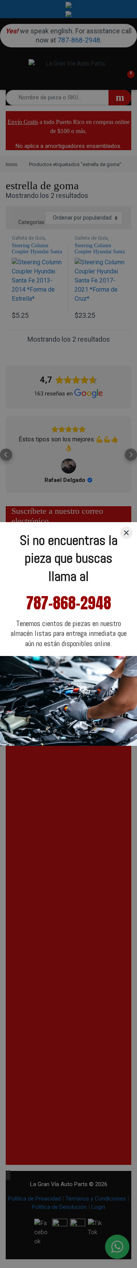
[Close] (126, 533)
